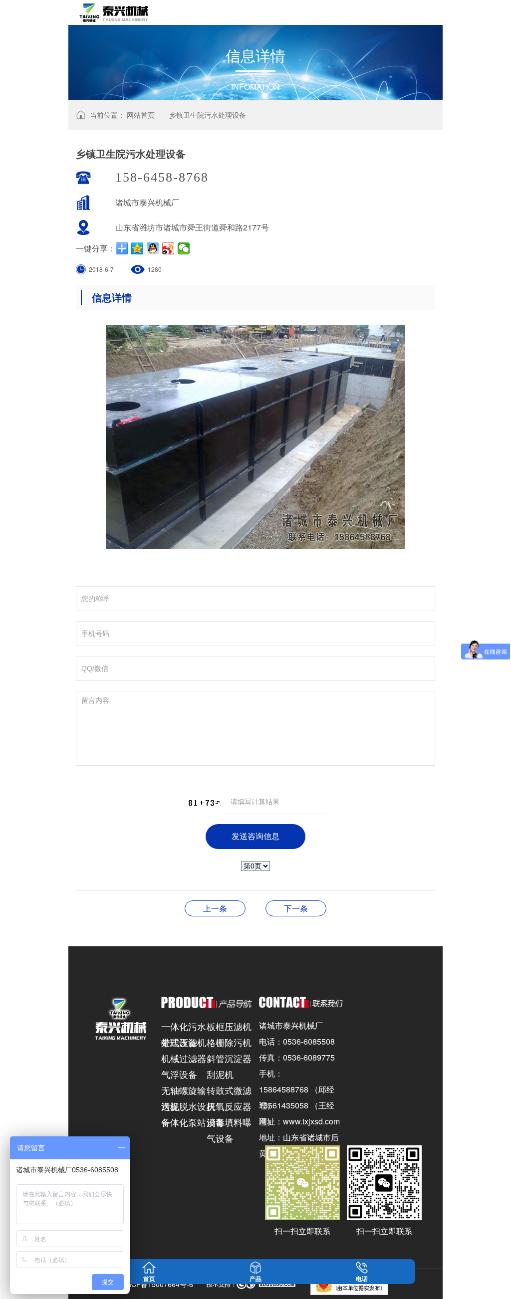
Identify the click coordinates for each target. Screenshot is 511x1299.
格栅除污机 (229, 1042)
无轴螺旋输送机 (183, 1090)
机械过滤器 (183, 1058)
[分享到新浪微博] (168, 248)
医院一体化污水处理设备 (215, 908)
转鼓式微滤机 (229, 1090)
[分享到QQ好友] (153, 248)
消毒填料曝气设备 (229, 1122)
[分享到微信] (184, 248)
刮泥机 (220, 1074)
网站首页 (141, 115)
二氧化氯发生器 (296, 908)
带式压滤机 (183, 1042)
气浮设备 (179, 1074)
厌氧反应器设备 (229, 1106)
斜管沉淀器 (229, 1058)
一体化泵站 (183, 1121)
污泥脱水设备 (183, 1106)
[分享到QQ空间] (137, 248)
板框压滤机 (229, 1026)
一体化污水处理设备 (183, 1027)
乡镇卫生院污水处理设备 (207, 115)
